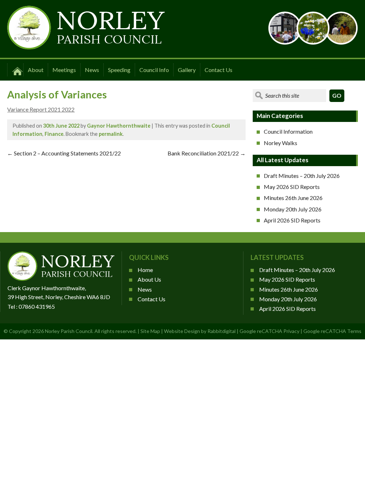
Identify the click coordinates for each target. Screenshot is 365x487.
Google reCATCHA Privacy (269, 331)
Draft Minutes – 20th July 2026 (302, 175)
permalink (111, 134)
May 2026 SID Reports (292, 186)
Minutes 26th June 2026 (293, 197)
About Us (149, 279)
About (35, 69)
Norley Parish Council (68, 331)
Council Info (154, 69)
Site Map (150, 331)
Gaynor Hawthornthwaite (118, 126)
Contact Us (218, 69)
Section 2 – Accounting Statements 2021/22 (64, 153)
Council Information (288, 131)
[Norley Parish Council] (86, 47)
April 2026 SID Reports (292, 220)
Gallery (187, 69)
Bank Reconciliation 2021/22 (207, 153)
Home (145, 269)
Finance (54, 134)
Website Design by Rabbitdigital (200, 331)
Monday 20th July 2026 (293, 209)
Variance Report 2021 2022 (40, 109)
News (92, 69)
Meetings (64, 69)
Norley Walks (280, 142)
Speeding (119, 69)
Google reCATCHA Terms (332, 331)
